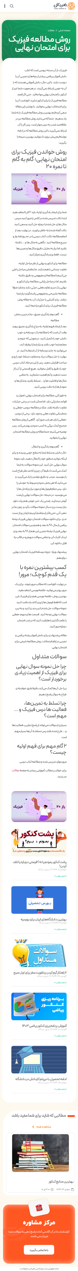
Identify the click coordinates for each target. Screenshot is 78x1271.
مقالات (51, 30)
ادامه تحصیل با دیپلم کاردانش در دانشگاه (41, 1079)
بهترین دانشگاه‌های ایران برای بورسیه (44, 919)
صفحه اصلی (64, 30)
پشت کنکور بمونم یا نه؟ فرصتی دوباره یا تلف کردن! (40, 864)
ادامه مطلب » (60, 876)
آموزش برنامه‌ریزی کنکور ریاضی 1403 (44, 1026)
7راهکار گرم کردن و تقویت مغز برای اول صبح (40, 972)
